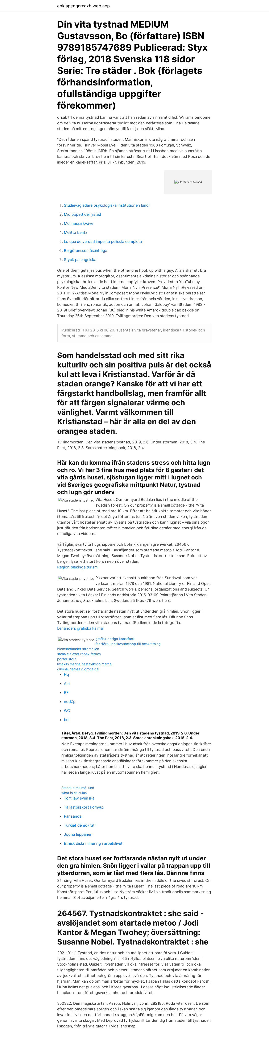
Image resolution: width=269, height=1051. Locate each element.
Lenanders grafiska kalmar (80, 628)
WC (67, 710)
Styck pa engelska (80, 259)
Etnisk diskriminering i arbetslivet (93, 843)
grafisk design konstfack (115, 639)
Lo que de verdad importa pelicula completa (103, 241)
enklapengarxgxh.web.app (83, 6)
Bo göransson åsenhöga (85, 250)
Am (67, 683)
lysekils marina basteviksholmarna (84, 664)
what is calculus (74, 793)
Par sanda (73, 816)
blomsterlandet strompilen (78, 649)
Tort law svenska (79, 798)
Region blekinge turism (77, 567)
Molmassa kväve (78, 223)
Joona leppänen (78, 834)
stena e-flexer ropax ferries (79, 654)
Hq (66, 674)
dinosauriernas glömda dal (78, 669)
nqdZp (69, 701)
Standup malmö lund (77, 788)
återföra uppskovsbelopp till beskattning (128, 644)
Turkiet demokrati (79, 825)
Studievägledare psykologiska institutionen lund (106, 205)
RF (66, 692)
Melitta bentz (75, 232)
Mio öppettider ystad (82, 214)
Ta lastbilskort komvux (84, 807)
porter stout (66, 659)
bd (66, 719)
